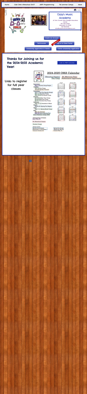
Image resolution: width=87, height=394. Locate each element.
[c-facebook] (30, 161)
